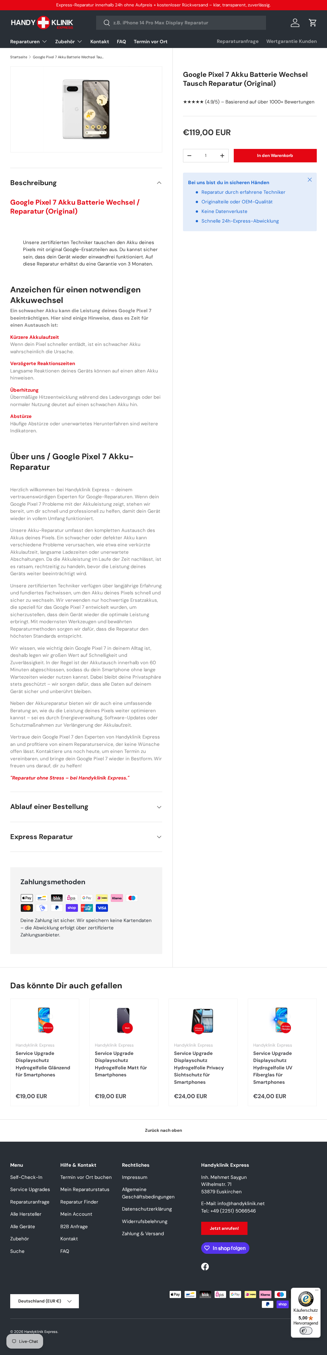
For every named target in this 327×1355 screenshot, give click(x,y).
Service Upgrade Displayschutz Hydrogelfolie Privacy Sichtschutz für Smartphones (199, 1067)
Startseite (18, 57)
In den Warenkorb (275, 155)
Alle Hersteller (26, 1214)
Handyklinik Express (40, 1331)
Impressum (134, 1177)
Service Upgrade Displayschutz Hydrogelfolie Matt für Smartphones (121, 1064)
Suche (17, 1251)
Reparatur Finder (79, 1202)
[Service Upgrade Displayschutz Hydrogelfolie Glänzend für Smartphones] (45, 1020)
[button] (313, 23)
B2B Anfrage (74, 1226)
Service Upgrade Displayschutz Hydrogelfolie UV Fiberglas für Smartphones (273, 1067)
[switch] (306, 1331)
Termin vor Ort (151, 41)
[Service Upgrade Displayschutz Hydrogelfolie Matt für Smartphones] (124, 1020)
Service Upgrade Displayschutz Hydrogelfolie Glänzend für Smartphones (43, 1064)
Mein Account (76, 1214)
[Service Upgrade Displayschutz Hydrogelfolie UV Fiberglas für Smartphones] (282, 1020)
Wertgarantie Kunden (291, 41)
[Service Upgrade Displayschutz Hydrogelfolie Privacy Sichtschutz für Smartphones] (203, 1020)
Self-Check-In (26, 1177)
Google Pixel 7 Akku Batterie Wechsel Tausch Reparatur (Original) (69, 57)
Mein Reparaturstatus (85, 1189)
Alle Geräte (22, 1226)
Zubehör (19, 1239)
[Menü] (317, 1291)
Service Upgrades (30, 1189)
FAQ (121, 41)
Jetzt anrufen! (224, 1228)
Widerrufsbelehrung (144, 1221)
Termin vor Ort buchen (86, 1177)
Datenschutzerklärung (147, 1209)
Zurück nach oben (163, 1130)
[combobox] (181, 23)
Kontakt (99, 41)
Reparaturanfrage (238, 41)
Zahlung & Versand (143, 1233)
